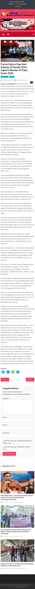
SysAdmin (10, 587)
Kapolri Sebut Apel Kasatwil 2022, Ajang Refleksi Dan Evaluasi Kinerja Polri (6, 379)
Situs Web (6, 433)
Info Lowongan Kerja (20, 4)
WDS (26, 587)
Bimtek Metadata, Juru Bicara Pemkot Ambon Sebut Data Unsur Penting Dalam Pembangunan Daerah (17, 497)
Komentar (6, 398)
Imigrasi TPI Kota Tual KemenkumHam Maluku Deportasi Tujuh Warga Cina (17, 565)
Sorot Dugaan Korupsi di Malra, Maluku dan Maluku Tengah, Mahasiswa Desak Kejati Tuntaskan (16, 531)
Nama (5, 417)
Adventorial (5, 77)
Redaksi (11, 4)
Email (5, 425)
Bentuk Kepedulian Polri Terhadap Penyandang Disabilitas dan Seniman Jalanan (30, 379)
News (11, 77)
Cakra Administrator (22, 80)
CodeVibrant (31, 585)
